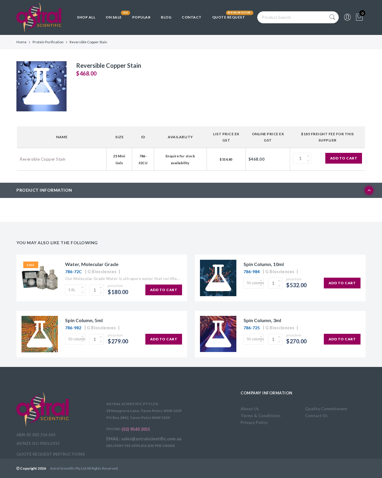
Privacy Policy (254, 422)
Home (21, 42)
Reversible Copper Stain (43, 159)
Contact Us (316, 415)
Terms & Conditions (261, 415)
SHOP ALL (86, 17)
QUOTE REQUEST (228, 17)
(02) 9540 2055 (135, 429)
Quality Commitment (326, 408)
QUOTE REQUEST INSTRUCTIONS (50, 454)
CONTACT (192, 17)
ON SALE (114, 17)
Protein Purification (48, 42)
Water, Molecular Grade (91, 264)
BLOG (166, 17)
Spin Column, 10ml (264, 264)
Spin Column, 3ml (262, 320)
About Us (250, 408)
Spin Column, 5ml (84, 320)
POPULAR (141, 17)
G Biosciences (102, 271)
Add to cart (344, 158)
